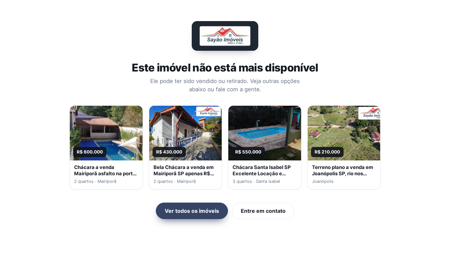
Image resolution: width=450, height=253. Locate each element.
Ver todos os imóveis (192, 211)
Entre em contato (263, 211)
